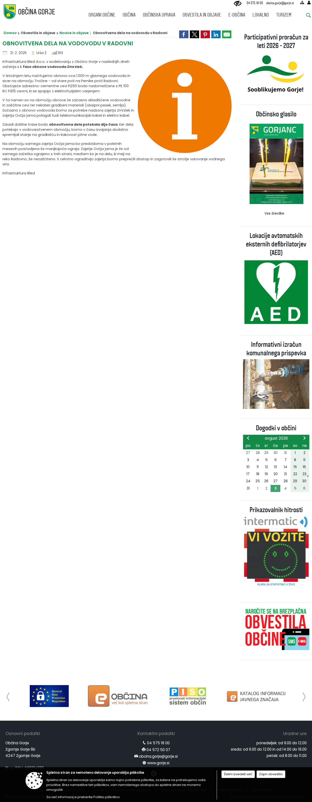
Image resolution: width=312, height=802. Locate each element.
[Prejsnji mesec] (248, 438)
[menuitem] (102, 14)
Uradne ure (295, 733)
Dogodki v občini (276, 428)
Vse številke (274, 213)
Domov (10, 32)
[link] (184, 34)
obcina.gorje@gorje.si (280, 3)
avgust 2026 (276, 438)
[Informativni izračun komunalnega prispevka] (276, 384)
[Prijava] (309, 2)
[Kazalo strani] (302, 2)
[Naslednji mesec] (304, 438)
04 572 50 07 (158, 749)
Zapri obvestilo (271, 774)
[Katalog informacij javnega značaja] (257, 696)
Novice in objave (74, 32)
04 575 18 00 (255, 3)
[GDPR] (49, 696)
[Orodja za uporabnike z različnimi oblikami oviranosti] (238, 4)
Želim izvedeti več (238, 774)
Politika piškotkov (106, 797)
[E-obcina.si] (118, 696)
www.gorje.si (158, 762)
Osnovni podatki (22, 733)
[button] (8, 696)
